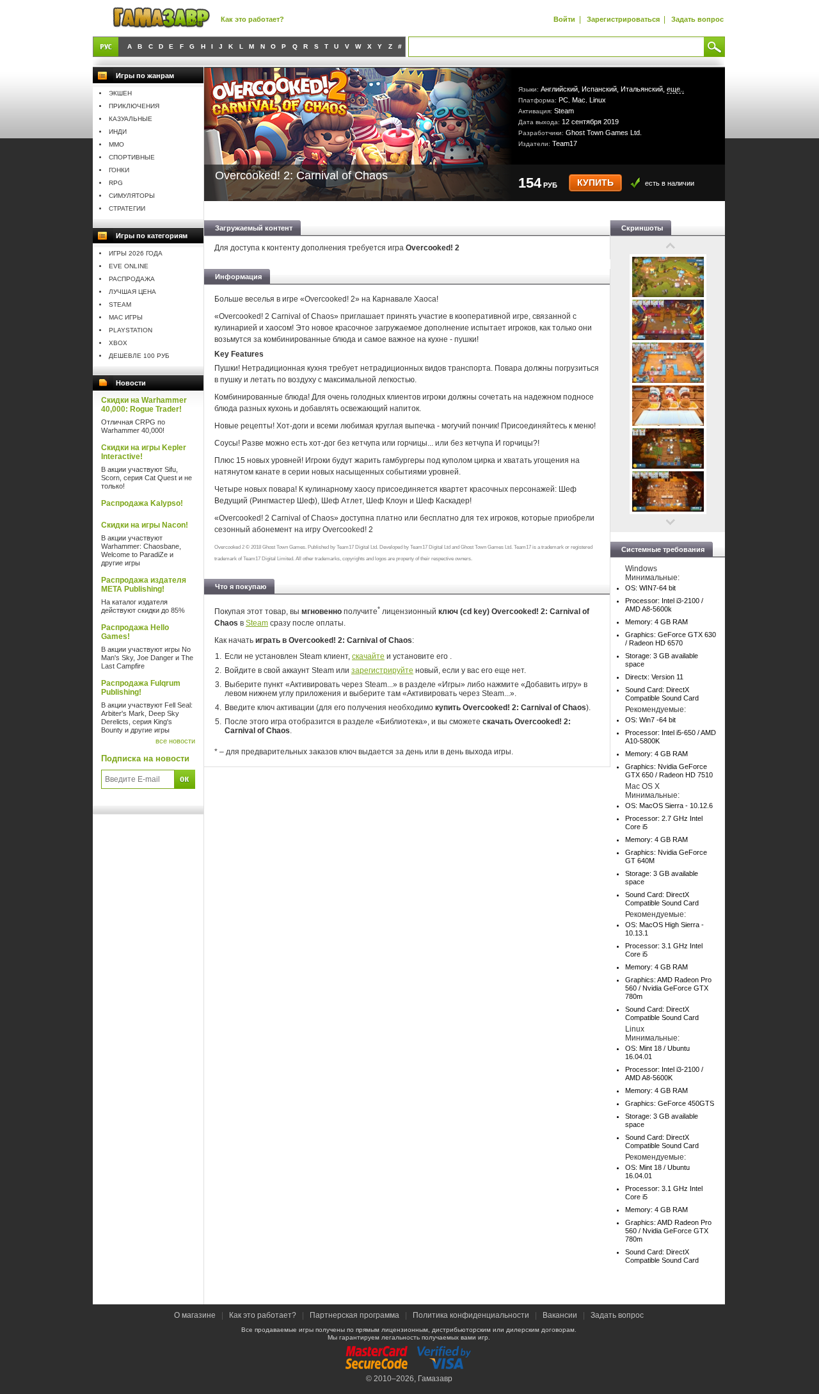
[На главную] (161, 18)
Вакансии (560, 1315)
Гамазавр (435, 1378)
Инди (118, 131)
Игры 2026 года (136, 253)
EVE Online (128, 266)
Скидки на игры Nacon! (144, 525)
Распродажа (132, 278)
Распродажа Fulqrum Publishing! (140, 688)
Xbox (118, 342)
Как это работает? (252, 19)
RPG (116, 182)
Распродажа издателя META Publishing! (143, 585)
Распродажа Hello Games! (135, 632)
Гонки (119, 170)
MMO (116, 144)
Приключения (134, 105)
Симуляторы (132, 195)
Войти (564, 19)
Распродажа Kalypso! (142, 503)
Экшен (120, 93)
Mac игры (126, 317)
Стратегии (127, 208)
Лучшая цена (132, 291)
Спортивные (132, 157)
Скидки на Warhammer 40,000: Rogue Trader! (144, 405)
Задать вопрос (697, 19)
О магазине (196, 1315)
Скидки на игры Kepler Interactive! (143, 452)
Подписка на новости (145, 758)
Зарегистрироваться (623, 19)
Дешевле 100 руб (139, 355)
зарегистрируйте (382, 670)
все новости (175, 741)
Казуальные (130, 118)
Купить (595, 183)
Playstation (130, 330)
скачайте (368, 656)
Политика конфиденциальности (471, 1315)
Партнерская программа (354, 1315)
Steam (120, 304)
